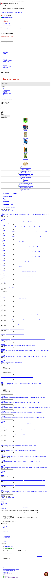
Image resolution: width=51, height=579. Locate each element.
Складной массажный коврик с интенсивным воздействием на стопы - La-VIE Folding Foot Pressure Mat (24, 319)
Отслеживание (6, 62)
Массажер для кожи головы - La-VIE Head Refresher (12, 334)
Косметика (5, 92)
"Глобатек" (39, 556)
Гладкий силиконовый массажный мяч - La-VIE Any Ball (13, 308)
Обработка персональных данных (11, 569)
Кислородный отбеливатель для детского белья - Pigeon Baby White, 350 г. (17, 276)
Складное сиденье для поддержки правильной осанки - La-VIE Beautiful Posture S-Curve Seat (21, 286)
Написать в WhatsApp (7, 17)
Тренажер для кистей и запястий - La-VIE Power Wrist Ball (14, 281)
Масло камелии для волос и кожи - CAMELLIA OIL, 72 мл (14, 298)
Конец (9, 210)
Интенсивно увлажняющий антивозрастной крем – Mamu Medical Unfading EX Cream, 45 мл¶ (22, 428)
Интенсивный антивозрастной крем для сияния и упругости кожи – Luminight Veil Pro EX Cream (22, 433)
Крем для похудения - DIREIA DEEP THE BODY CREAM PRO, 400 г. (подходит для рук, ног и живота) (24, 456)
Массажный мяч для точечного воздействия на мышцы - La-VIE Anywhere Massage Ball (20, 313)
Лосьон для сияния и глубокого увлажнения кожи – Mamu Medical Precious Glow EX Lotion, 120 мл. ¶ (23, 417)
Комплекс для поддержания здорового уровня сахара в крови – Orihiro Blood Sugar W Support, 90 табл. (24, 467)
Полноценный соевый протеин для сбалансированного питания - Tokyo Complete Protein (21, 383)
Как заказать (6, 61)
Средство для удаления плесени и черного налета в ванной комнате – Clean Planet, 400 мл (21, 251)
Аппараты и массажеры (8, 88)
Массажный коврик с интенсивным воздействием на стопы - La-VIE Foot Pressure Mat (20, 324)
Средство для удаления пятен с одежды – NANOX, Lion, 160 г (15, 266)
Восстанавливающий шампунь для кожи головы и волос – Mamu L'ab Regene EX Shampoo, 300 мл (23, 438)
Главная (5, 57)
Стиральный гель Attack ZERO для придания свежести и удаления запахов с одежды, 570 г (21, 236)
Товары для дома (7, 93)
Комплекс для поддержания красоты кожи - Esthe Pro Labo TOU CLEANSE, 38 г (19, 221)
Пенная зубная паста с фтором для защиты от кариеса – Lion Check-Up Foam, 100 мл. (20, 402)
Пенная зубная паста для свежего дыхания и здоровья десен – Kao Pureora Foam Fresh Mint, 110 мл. (23, 397)
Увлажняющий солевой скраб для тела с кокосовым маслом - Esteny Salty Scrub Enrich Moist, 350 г (23, 485)
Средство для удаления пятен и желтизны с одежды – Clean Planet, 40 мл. (17, 261)
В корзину (3, 219)
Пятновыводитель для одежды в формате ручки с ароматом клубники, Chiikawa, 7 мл (20, 246)
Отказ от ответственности (9, 570)
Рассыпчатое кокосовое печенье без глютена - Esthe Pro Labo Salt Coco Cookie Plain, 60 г (20, 226)
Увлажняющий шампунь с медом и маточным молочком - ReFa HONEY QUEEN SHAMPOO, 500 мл (23, 356)
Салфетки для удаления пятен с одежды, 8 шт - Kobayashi (13, 241)
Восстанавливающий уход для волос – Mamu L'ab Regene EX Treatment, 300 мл (18, 450)
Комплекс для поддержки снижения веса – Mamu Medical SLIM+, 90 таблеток (18, 423)
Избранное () (6, 21)
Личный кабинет (7, 23)
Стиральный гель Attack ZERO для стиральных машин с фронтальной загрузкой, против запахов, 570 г (24, 231)
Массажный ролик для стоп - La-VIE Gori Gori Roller (12, 329)
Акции (2, 69)
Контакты (5, 67)
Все (13, 210)
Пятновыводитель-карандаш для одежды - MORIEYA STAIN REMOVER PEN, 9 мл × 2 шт (21, 271)
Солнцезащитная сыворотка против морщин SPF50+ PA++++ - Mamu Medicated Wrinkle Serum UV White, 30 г (25, 407)
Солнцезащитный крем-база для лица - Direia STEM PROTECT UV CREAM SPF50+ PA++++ (22, 461)
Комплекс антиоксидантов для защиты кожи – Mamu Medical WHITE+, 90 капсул (19, 445)
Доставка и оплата (7, 60)
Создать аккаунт (7, 25)
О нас (4, 64)
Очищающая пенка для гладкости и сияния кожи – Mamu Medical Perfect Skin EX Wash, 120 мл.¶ (22, 412)
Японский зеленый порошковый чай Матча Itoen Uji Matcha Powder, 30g (17, 377)
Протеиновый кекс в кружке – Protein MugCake (11, 362)
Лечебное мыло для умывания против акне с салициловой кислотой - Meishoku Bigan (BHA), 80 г (23, 480)
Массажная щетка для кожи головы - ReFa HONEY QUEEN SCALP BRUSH (18, 345)
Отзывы (5, 65)
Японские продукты (7, 94)
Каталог (5, 59)
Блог (4, 527)
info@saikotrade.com (7, 36)
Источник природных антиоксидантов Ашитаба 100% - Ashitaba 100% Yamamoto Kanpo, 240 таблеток (24, 491)
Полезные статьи (7, 66)
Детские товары (6, 90)
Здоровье (5, 91)
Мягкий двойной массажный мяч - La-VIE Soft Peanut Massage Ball (16, 303)
